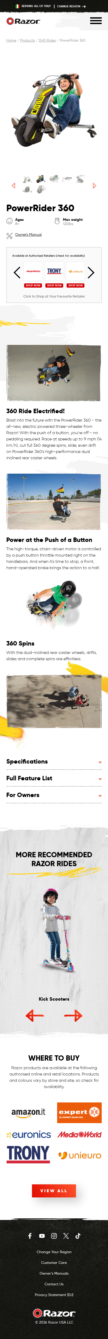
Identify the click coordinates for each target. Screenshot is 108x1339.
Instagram (54, 1236)
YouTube (42, 1236)
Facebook (30, 1236)
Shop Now (33, 285)
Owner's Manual (28, 234)
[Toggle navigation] (96, 20)
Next (89, 273)
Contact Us (54, 1284)
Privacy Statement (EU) (54, 1294)
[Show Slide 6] (27, 189)
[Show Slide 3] (54, 179)
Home (11, 40)
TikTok (78, 1236)
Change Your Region (54, 1252)
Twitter (66, 1236)
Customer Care (54, 1262)
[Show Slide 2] (40, 179)
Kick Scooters (54, 999)
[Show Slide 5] (80, 179)
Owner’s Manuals (54, 1273)
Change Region (69, 6)
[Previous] (13, 185)
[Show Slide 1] (27, 179)
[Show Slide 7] (40, 189)
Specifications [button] (27, 761)
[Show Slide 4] (67, 179)
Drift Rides (47, 40)
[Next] (94, 185)
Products (27, 40)
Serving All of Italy (36, 6)
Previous (20, 273)
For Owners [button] (22, 795)
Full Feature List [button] (29, 778)
